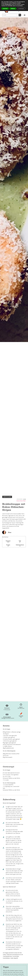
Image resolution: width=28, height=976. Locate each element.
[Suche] (20, 15)
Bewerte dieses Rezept (21, 500)
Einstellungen (21, 8)
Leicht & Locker (7, 497)
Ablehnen (13, 8)
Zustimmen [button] (5, 8)
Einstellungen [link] (8, 4)
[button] (24, 15)
